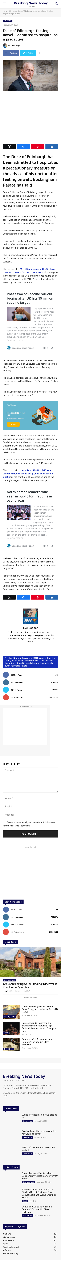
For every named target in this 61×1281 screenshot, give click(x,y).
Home (5, 11)
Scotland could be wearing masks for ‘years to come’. (39, 1132)
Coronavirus (27, 1121)
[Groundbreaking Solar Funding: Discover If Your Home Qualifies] (30, 962)
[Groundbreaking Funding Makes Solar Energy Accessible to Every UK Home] (11, 1012)
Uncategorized (9, 980)
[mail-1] (30, 646)
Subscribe (53, 697)
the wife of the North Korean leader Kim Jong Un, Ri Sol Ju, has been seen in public (28, 473)
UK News (12, 11)
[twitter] (35, 646)
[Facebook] (5, 1101)
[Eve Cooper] (5, 45)
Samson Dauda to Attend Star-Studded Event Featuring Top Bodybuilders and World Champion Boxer (39, 1027)
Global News (8, 1049)
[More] (40, 53)
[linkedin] (26, 646)
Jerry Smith (8, 991)
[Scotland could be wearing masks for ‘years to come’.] (11, 1136)
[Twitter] (13, 1101)
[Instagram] (9, 1101)
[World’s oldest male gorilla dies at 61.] (11, 1120)
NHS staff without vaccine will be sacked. (38, 1149)
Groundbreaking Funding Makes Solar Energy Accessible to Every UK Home (40, 1009)
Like (56, 675)
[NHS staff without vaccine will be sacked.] (11, 1152)
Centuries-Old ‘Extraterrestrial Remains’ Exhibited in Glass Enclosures (37, 1042)
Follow (54, 682)
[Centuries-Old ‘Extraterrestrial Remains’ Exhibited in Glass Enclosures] (11, 1044)
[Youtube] (17, 1101)
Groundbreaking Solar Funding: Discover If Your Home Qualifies (30, 985)
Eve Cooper (16, 45)
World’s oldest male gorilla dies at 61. (39, 1116)
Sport (6, 1033)
